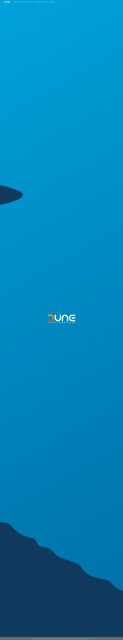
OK (89, 638)
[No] (121, 638)
